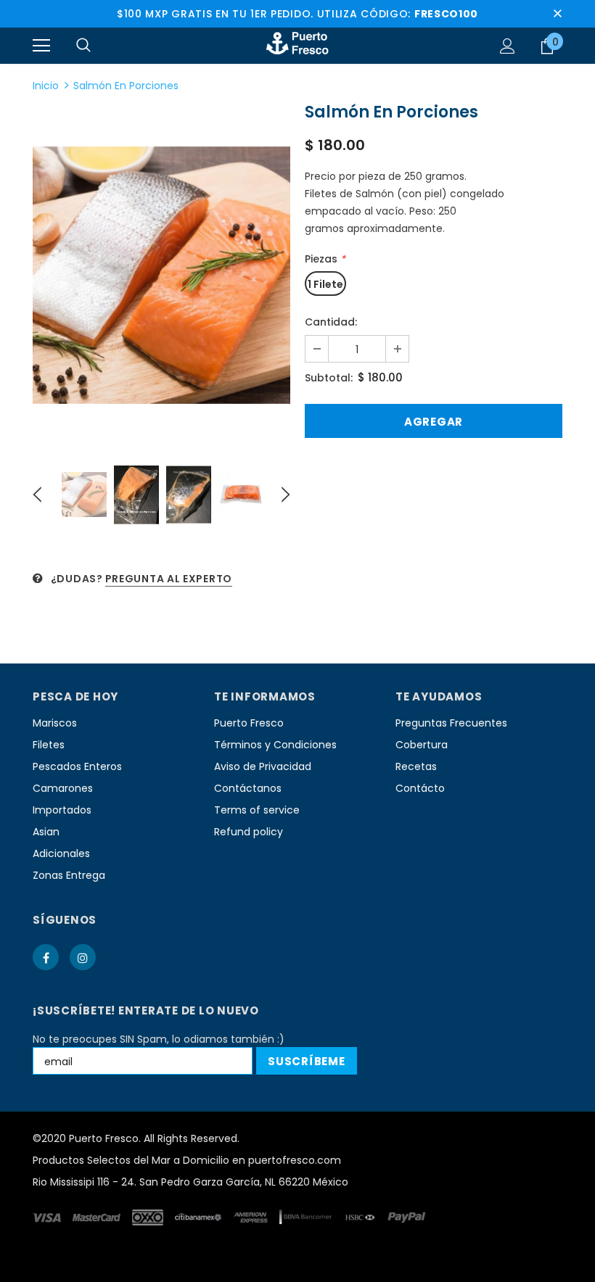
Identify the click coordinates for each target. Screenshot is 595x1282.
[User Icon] (507, 46)
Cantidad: (331, 322)
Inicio (46, 85)
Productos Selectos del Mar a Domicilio (131, 1160)
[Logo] (297, 44)
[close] (557, 14)
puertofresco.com (294, 1160)
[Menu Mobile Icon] (41, 45)
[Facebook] (46, 957)
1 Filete (325, 284)
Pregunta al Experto (168, 578)
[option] (161, 275)
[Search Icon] (83, 45)
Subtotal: (329, 378)
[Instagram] (83, 957)
